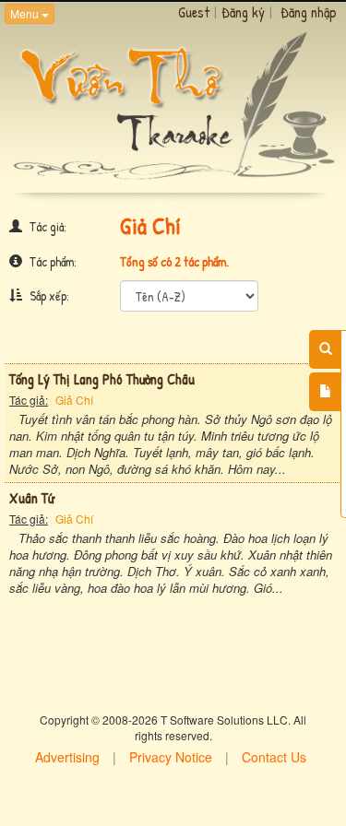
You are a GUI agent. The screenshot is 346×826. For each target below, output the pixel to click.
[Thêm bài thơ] (325, 391)
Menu (26, 13)
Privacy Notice (170, 757)
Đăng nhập (308, 12)
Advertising (67, 757)
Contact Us (274, 757)
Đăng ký (243, 12)
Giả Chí (74, 399)
